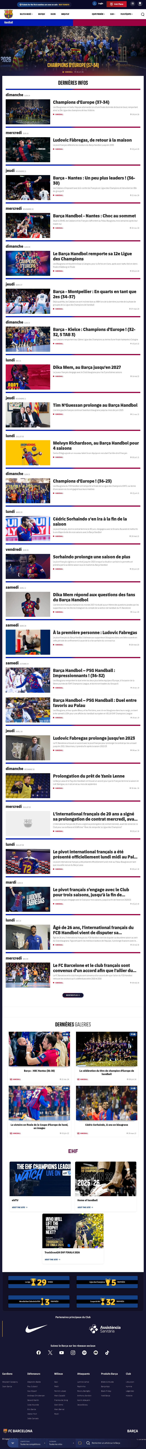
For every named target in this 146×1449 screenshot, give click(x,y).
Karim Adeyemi (83, 1400)
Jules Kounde (33, 1405)
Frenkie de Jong (61, 1400)
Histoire (129, 1395)
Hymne (129, 1386)
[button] (32, 1443)
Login (99, 4)
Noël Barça (105, 1395)
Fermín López (60, 1391)
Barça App (105, 1386)
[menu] (140, 3)
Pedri (56, 1386)
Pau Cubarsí (32, 1386)
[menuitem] (140, 3)
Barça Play (65, 14)
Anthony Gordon (84, 1395)
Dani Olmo (58, 1405)
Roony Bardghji (83, 1391)
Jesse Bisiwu (82, 1405)
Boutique (41, 14)
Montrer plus (75, 995)
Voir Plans (118, 4)
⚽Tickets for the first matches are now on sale (44, 4)
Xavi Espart (32, 1391)
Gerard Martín (33, 1400)
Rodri (56, 1414)
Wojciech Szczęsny (10, 1382)
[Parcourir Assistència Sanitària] (104, 1329)
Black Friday (106, 1391)
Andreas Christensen (36, 1395)
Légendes (130, 1391)
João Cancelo (33, 1418)
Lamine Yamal (83, 1382)
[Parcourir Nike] (36, 1329)
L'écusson (130, 1382)
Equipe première (97, 14)
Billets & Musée (25, 14)
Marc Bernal (59, 1409)
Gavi (56, 1382)
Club (112, 14)
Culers (53, 14)
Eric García (31, 1409)
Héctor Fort (32, 1414)
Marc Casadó (59, 1395)
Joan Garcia (7, 1386)
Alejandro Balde (34, 1382)
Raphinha (81, 1386)
